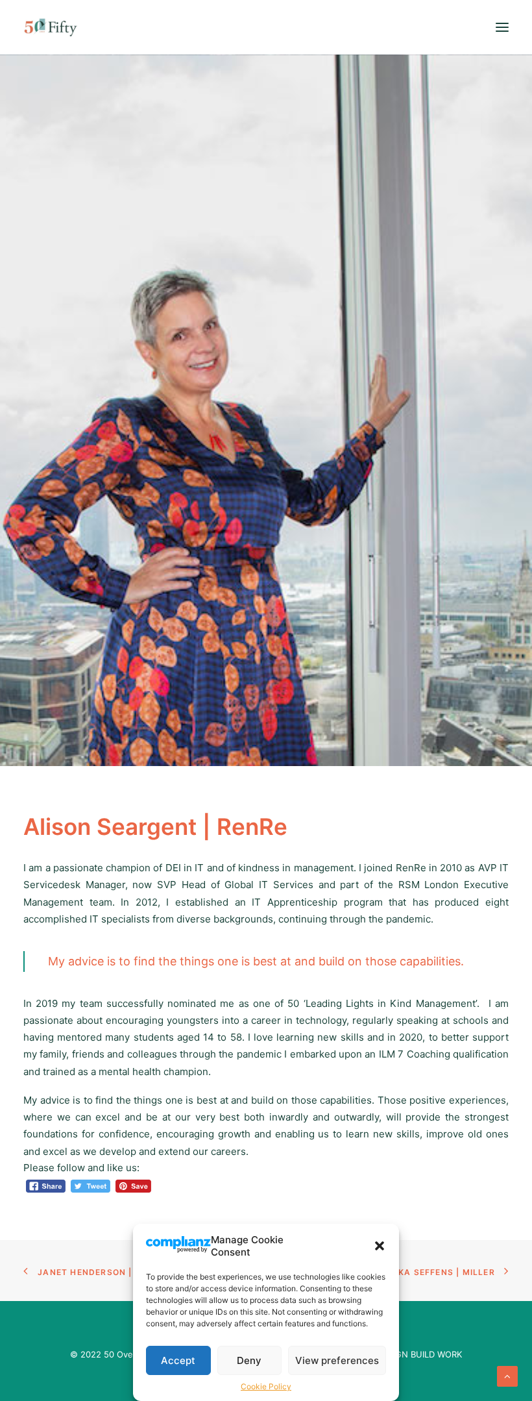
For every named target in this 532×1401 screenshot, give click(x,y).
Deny (249, 1360)
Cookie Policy (266, 1386)
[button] (379, 1245)
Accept (178, 1360)
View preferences (337, 1360)
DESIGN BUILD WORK (419, 1354)
